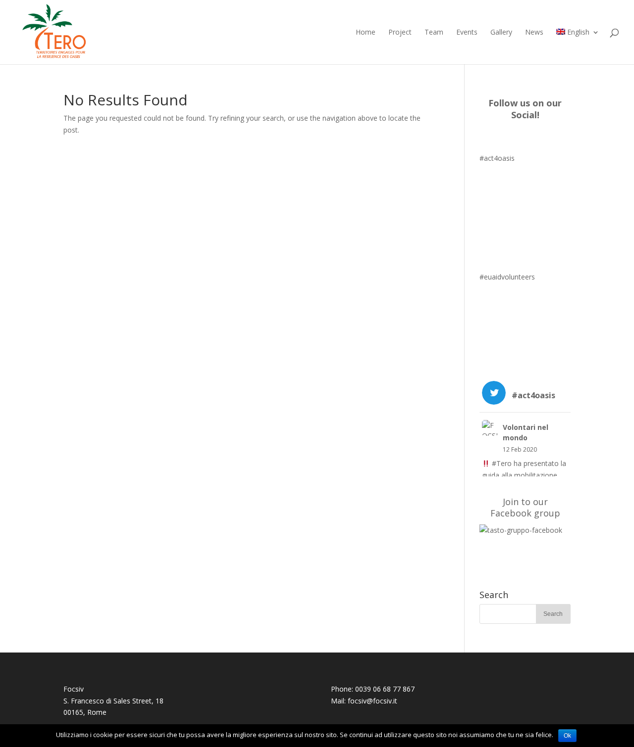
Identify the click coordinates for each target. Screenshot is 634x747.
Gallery (501, 33)
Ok (567, 735)
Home (365, 33)
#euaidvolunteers (507, 276)
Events (466, 33)
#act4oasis (497, 158)
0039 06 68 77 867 (385, 689)
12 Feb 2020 (520, 449)
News (534, 33)
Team (433, 33)
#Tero (502, 463)
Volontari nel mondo (525, 432)
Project (400, 33)
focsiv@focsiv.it (372, 700)
